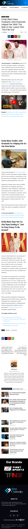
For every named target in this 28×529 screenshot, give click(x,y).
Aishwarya (5, 32)
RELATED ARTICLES (6, 389)
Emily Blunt (8, 330)
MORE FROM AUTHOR (18, 389)
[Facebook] (9, 36)
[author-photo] (14, 367)
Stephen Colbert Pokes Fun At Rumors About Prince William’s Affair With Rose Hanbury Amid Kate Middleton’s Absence (7, 350)
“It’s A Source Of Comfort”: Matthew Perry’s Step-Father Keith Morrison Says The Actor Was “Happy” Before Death (21, 351)
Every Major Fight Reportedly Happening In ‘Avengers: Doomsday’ (17, 436)
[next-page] (5, 396)
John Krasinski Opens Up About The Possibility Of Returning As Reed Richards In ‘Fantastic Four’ (14, 319)
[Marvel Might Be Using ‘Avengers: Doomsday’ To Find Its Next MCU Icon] (5, 422)
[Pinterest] (15, 36)
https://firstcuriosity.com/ (14, 371)
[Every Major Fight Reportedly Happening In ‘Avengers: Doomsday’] (5, 436)
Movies (7, 16)
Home (2, 14)
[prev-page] (3, 396)
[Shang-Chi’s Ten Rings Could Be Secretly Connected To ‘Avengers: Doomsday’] (5, 444)
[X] (12, 36)
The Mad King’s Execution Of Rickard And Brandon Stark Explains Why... (17, 451)
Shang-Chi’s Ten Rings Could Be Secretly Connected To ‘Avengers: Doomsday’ (18, 444)
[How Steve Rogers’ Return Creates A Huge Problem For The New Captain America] (5, 429)
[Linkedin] (14, 515)
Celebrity (7, 14)
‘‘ (19, 172)
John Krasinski (14, 330)
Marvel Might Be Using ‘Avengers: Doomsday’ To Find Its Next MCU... (18, 422)
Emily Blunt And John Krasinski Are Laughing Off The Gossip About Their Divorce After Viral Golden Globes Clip (13, 114)
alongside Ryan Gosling (15, 307)
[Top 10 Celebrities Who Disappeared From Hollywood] (5, 409)
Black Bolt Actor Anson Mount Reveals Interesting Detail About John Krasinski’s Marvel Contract (12, 215)
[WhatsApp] (19, 36)
